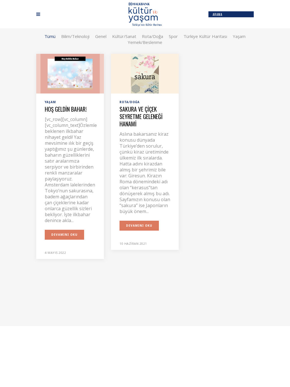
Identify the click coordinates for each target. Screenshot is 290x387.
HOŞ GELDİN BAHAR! (66, 109)
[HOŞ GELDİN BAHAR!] (70, 73)
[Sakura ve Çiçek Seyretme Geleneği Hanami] (145, 73)
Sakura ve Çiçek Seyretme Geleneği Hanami (141, 116)
